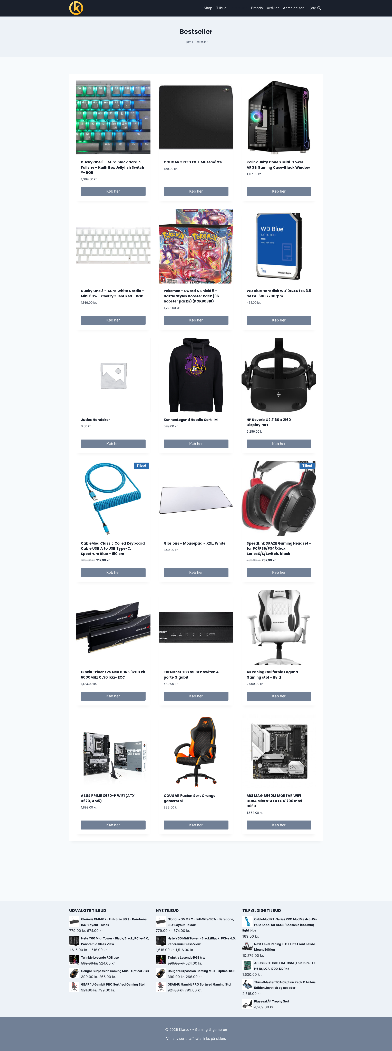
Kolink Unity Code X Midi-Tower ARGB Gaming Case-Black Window (278, 165)
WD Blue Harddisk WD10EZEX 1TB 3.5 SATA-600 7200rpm (279, 293)
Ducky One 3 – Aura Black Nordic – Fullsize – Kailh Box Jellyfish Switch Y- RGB (112, 167)
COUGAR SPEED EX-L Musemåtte (193, 162)
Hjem (188, 41)
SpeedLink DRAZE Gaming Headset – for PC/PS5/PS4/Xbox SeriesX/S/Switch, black (279, 548)
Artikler (273, 8)
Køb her (113, 191)
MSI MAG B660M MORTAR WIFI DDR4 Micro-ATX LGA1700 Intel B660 (274, 800)
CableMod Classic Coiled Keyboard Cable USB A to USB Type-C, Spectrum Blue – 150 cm (113, 548)
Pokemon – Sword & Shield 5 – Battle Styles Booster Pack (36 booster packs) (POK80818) (191, 296)
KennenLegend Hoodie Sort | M (191, 419)
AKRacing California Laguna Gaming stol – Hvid (272, 675)
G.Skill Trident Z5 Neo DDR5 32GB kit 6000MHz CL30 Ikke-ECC (113, 675)
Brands (257, 8)
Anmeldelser (293, 8)
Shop (208, 8)
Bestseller (239, 8)
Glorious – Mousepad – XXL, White (194, 543)
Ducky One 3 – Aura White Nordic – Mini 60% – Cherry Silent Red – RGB (112, 293)
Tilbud (221, 8)
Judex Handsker (95, 419)
